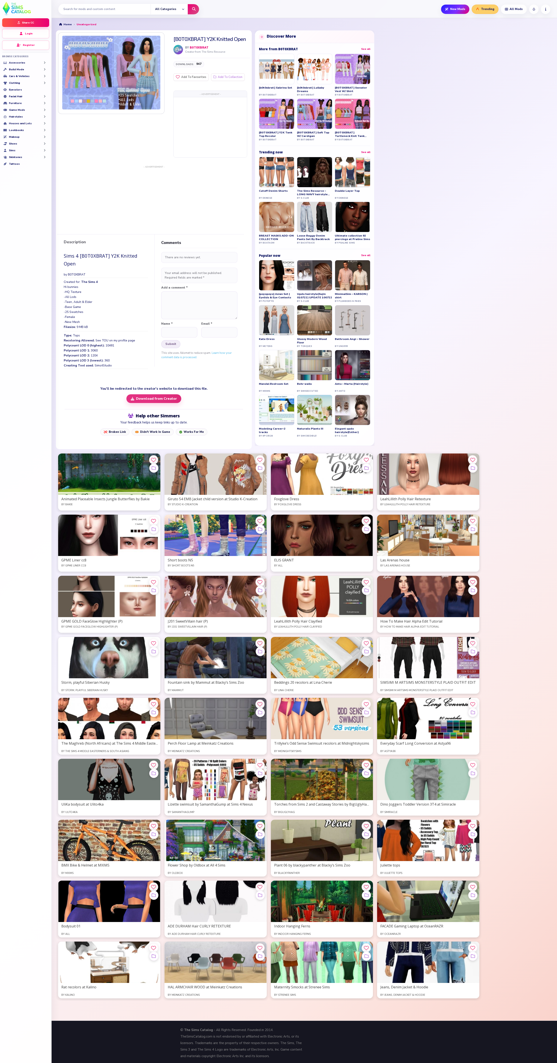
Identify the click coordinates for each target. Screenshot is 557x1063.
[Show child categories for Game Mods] (44, 109)
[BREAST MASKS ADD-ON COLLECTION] (276, 217)
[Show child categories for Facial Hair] (44, 96)
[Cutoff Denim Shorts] (276, 172)
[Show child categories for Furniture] (44, 103)
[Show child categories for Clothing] (44, 83)
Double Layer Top (347, 191)
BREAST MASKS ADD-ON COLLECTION (276, 237)
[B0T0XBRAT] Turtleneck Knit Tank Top (349, 134)
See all (365, 49)
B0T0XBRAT (199, 47)
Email (206, 324)
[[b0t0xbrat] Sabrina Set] (276, 69)
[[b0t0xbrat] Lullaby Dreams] (314, 69)
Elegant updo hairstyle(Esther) (347, 430)
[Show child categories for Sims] (44, 150)
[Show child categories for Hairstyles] (44, 116)
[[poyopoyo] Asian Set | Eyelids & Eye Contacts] (276, 275)
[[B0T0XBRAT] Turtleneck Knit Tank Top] (352, 114)
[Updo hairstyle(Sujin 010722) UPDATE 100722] (314, 275)
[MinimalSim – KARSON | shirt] (352, 275)
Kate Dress (267, 339)
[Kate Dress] (276, 320)
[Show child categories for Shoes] (44, 143)
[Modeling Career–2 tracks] (276, 410)
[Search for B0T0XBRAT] (178, 49)
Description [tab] (75, 242)
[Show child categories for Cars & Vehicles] (44, 76)
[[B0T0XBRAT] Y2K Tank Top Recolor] (276, 114)
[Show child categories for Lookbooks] (44, 130)
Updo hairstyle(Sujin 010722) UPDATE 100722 (314, 295)
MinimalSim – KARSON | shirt (351, 295)
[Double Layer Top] (352, 172)
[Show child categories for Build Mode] (44, 69)
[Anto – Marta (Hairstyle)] (352, 365)
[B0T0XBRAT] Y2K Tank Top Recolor (275, 134)
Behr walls (304, 384)
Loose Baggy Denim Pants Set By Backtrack (313, 237)
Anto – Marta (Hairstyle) (351, 384)
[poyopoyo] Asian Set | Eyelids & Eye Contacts (275, 295)
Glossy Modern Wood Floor (312, 340)
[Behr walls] (314, 365)
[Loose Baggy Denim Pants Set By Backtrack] (314, 217)
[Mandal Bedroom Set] (276, 365)
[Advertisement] (210, 127)
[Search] (193, 9)
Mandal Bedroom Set (274, 384)
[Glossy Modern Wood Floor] (314, 320)
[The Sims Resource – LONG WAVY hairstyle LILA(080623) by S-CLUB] (314, 172)
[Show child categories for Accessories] (44, 62)
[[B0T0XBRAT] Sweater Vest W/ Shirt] (352, 69)
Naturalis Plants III (310, 428)
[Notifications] (534, 9)
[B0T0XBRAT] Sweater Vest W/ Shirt (351, 89)
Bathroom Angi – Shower (352, 339)
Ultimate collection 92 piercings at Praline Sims (352, 237)
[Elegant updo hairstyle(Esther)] (352, 410)
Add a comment (174, 288)
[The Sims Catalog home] (25, 8)
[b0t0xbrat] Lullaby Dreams (310, 89)
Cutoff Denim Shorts (273, 191)
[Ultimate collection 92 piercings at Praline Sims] (352, 217)
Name (167, 324)
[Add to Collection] (153, 468)
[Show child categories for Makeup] (44, 136)
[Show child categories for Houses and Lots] (44, 123)
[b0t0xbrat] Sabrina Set (275, 87)
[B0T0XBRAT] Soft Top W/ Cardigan (313, 134)
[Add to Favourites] (153, 459)
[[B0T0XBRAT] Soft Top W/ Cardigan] (314, 114)
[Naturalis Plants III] (314, 410)
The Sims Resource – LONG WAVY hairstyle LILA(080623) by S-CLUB (314, 192)
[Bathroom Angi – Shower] (352, 320)
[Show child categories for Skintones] (44, 157)
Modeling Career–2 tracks (272, 430)
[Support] (545, 9)
